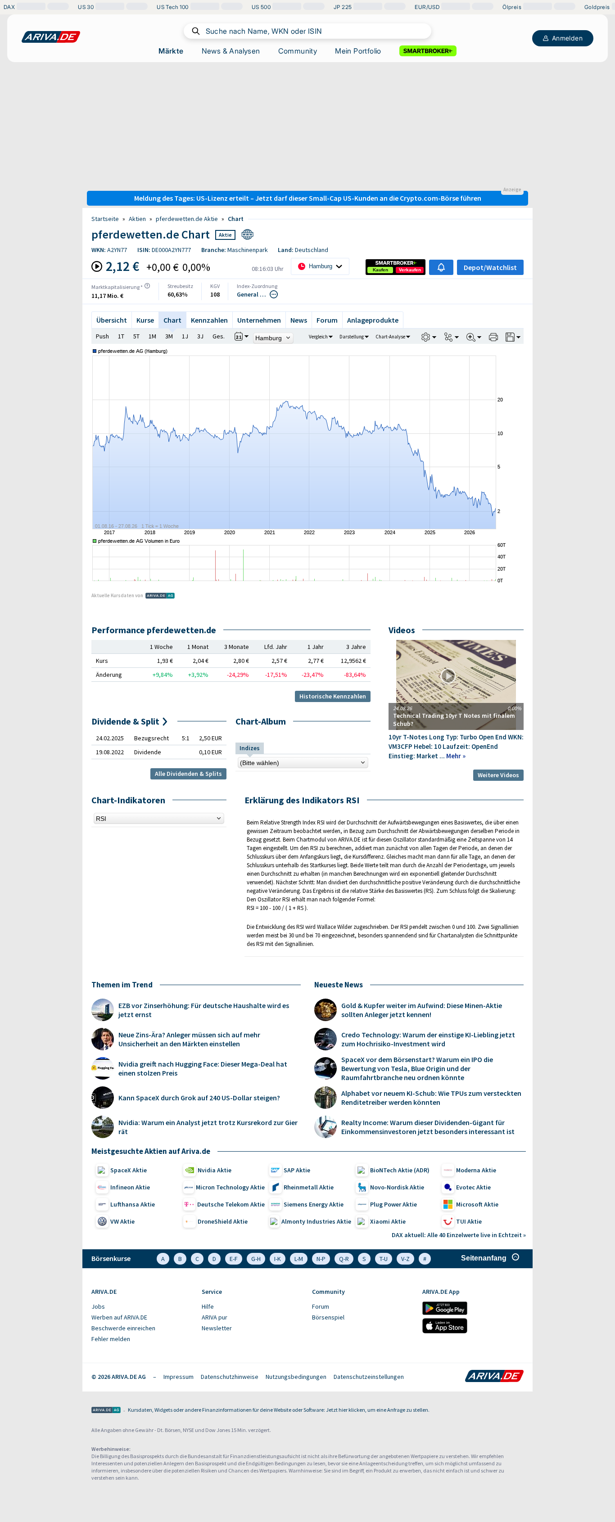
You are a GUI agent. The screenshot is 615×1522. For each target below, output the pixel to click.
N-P (321, 1259)
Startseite (105, 219)
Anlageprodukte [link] (372, 319)
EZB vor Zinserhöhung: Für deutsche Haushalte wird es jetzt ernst (203, 1010)
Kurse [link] (145, 319)
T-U (384, 1259)
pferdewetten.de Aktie (187, 219)
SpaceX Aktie (128, 1170)
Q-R (344, 1259)
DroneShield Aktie (223, 1221)
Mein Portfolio (358, 50)
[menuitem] (142, 1306)
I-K (277, 1259)
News (298, 319)
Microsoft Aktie (477, 1204)
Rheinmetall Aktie (309, 1187)
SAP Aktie (297, 1170)
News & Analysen (231, 50)
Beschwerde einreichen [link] (123, 1328)
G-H (256, 1259)
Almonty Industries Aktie (316, 1221)
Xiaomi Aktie (388, 1221)
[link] (380, 270)
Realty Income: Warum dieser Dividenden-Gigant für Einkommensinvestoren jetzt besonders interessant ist (428, 1127)
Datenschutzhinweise (229, 1377)
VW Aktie (122, 1221)
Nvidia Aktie (214, 1170)
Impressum (178, 1377)
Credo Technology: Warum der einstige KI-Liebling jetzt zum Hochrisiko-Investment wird (428, 1039)
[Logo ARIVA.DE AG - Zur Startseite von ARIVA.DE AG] (106, 1410)
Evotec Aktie (473, 1187)
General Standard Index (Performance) (252, 294)
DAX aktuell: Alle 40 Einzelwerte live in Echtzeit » (459, 1235)
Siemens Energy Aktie (314, 1204)
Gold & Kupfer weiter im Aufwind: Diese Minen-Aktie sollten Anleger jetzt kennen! (421, 1010)
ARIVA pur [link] (214, 1317)
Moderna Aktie (476, 1170)
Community (297, 50)
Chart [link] (236, 219)
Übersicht (111, 319)
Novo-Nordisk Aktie (397, 1187)
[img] (147, 286)
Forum (327, 319)
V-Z (405, 1259)
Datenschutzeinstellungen (369, 1377)
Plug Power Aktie (393, 1204)
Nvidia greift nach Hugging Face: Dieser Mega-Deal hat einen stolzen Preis (202, 1068)
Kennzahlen (209, 319)
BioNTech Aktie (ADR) (400, 1170)
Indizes (250, 748)
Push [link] (102, 336)
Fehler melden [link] (110, 1339)
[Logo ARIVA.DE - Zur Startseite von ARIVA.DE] (494, 1376)
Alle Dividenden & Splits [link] (188, 774)
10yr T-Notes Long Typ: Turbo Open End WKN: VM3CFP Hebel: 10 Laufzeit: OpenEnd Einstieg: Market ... (456, 746)
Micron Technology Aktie (230, 1187)
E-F (234, 1259)
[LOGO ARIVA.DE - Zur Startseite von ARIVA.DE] (51, 37)
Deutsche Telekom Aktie (231, 1204)
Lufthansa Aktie (132, 1204)
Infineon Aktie (130, 1187)
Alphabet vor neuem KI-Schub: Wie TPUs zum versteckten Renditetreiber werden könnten (431, 1098)
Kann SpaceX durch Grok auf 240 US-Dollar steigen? (199, 1097)
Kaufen (380, 269)
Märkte (170, 50)
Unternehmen (259, 319)
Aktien (137, 219)
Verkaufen (410, 269)
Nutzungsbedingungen (296, 1377)
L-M (298, 1259)
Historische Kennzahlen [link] (332, 696)
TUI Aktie (469, 1221)
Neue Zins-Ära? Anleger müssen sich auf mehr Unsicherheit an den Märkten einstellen (189, 1039)
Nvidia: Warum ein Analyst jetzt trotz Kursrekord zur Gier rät (208, 1127)
